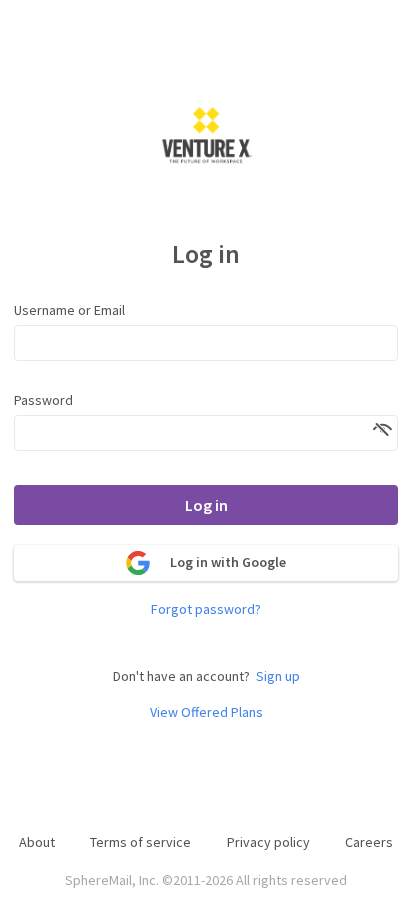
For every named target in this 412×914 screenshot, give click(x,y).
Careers (369, 842)
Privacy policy (268, 842)
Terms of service (140, 842)
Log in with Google (228, 562)
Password (43, 400)
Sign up (278, 676)
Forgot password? (206, 609)
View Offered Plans (206, 712)
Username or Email (69, 310)
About (37, 842)
